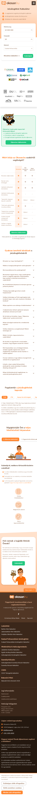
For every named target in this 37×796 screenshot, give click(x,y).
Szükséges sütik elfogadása (13, 783)
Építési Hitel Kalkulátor (8, 629)
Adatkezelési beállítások (9, 699)
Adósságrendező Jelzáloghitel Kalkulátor (13, 655)
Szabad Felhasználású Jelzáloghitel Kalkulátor (15, 642)
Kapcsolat (30, 618)
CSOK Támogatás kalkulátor (10, 673)
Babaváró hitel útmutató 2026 (10, 681)
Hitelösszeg (7, 27)
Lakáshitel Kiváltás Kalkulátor (10, 650)
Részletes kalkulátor (11, 56)
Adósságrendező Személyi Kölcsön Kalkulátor (15, 663)
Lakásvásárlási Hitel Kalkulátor (10, 632)
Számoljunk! (19, 563)
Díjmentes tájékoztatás (18, 142)
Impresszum (5, 694)
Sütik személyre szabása (12, 788)
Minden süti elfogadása (12, 792)
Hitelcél (6, 45)
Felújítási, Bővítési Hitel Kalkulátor (11, 634)
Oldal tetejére (29, 590)
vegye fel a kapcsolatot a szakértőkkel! (20, 483)
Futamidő (6, 36)
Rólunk (23, 618)
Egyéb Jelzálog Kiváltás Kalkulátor (11, 652)
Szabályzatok (5, 696)
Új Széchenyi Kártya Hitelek (11, 618)
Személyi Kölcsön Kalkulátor (10, 665)
